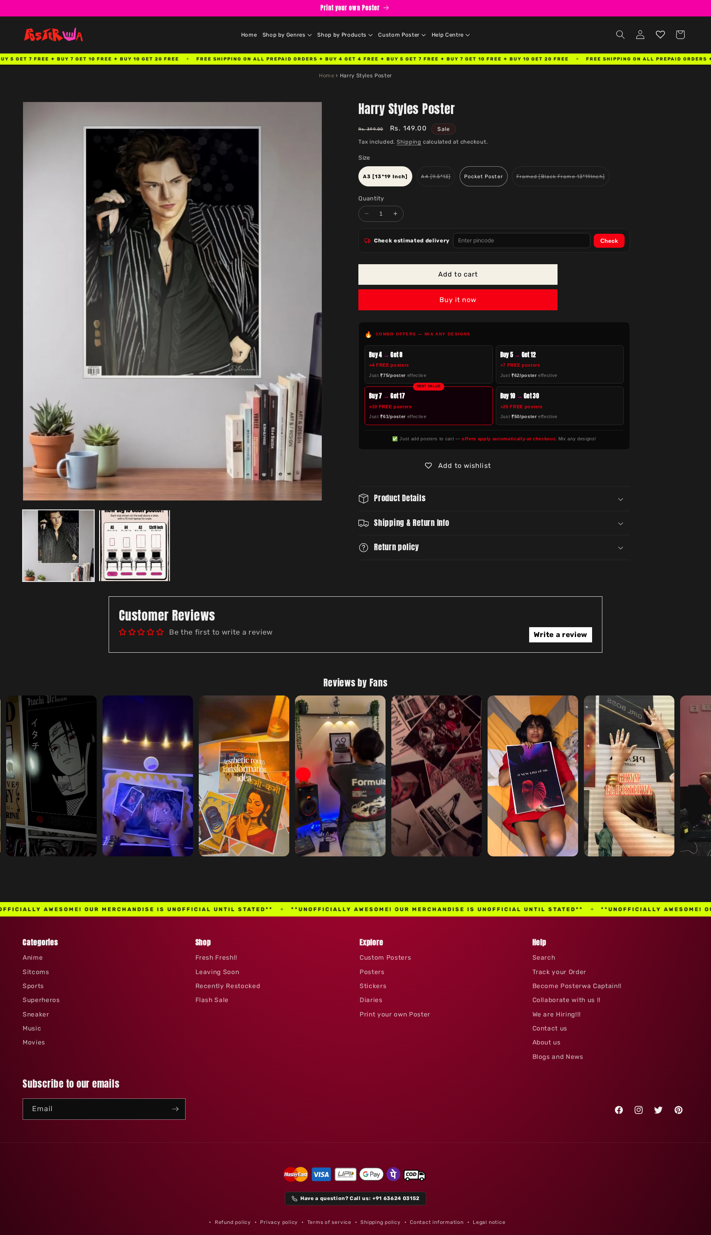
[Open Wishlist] (660, 34)
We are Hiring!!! (556, 1014)
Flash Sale (212, 1000)
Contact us (550, 1028)
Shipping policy (380, 1222)
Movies (34, 1042)
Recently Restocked (227, 986)
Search (543, 957)
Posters (372, 972)
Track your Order (559, 972)
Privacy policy (279, 1222)
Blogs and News (557, 1057)
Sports (33, 986)
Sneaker (36, 1014)
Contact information (437, 1222)
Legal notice (489, 1222)
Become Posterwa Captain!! (577, 986)
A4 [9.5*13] (438, 179)
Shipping (409, 142)
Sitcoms (36, 972)
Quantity (371, 198)
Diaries (371, 1000)
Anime (33, 957)
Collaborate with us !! (566, 1000)
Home (327, 75)
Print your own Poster (395, 1014)
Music (32, 1028)
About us (546, 1042)
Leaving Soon (217, 972)
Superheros (41, 1000)
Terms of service (329, 1222)
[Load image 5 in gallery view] (134, 545)
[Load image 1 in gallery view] (58, 545)
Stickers (373, 986)
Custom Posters (385, 957)
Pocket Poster (483, 176)
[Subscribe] (175, 1109)
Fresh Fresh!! (216, 957)
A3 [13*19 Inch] (385, 176)
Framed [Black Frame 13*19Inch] (562, 179)
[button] (287, 35)
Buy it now (458, 300)
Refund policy (233, 1222)
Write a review (561, 634)
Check (609, 240)
